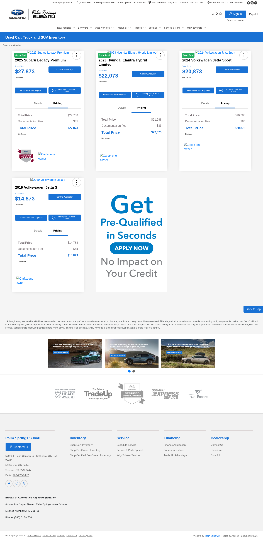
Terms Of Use (49, 535)
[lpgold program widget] (65, 394)
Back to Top (253, 309)
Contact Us (20, 447)
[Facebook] (248, 2)
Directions (216, 450)
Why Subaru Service (128, 455)
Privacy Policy (34, 535)
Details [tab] (38, 103)
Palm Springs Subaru (15, 535)
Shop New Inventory (81, 444)
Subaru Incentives (174, 450)
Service (123, 438)
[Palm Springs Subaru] (36, 14)
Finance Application (175, 444)
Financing (172, 438)
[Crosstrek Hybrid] (188, 353)
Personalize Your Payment (31, 90)
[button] (64, 90)
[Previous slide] (129, 371)
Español (215, 455)
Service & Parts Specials (130, 450)
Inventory (78, 438)
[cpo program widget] (131, 394)
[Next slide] (133, 371)
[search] (220, 14)
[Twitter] (255, 2)
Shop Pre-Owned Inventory (85, 450)
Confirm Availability (65, 69)
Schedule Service (126, 444)
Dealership (220, 438)
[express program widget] (165, 394)
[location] (149, 3)
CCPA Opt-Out (85, 535)
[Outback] (75, 353)
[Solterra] (132, 353)
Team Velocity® (212, 536)
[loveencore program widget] (198, 394)
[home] (214, 14)
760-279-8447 (118, 2)
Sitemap (61, 535)
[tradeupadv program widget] (98, 393)
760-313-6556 (94, 2)
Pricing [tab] (57, 103)
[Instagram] (252, 2)
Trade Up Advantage (175, 455)
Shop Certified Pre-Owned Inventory (90, 455)
